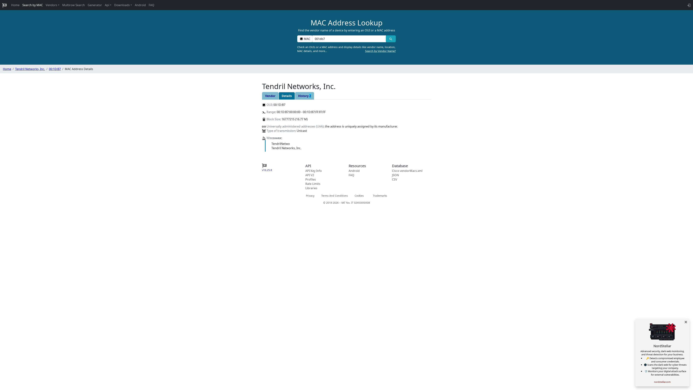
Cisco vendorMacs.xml (407, 171)
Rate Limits (312, 184)
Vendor (270, 96)
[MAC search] (391, 38)
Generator (95, 5)
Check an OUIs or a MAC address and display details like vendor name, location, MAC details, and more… (346, 49)
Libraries (311, 188)
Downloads (122, 5)
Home (15, 5)
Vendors (51, 5)
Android (140, 5)
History (304, 96)
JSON (395, 175)
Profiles (310, 179)
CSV (394, 179)
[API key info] (688, 5)
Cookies (359, 195)
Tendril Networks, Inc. (30, 69)
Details (287, 96)
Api (107, 5)
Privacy (310, 195)
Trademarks (380, 195)
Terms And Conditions (334, 195)
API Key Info (313, 171)
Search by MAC (32, 5)
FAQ (151, 5)
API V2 (309, 175)
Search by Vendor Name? (380, 51)
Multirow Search (73, 5)
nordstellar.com (662, 382)
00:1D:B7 (55, 69)
